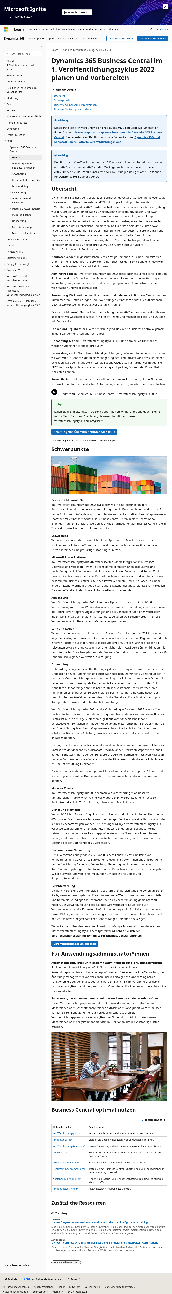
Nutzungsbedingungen (16, 1291)
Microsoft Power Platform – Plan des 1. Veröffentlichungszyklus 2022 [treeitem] (23, 290)
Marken (57, 1291)
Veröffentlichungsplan (65, 1133)
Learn (55, 50)
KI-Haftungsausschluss (16, 1286)
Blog (60, 1286)
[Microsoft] (6, 29)
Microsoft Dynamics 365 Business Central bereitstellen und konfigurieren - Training (99, 1222)
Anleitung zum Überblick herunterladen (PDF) (84, 432)
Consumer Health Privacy (119, 1286)
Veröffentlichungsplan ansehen (75, 944)
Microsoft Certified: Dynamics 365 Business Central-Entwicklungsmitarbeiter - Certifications (104, 1242)
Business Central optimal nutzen (72, 109)
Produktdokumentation (66, 1162)
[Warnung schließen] (165, 6)
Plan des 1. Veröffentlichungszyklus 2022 (85, 50)
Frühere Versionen (43, 1286)
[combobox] (23, 54)
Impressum (39, 1291)
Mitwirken (74, 1286)
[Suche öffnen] (151, 29)
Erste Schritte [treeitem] (14, 75)
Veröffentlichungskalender (68, 1146)
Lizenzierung (60, 1152)
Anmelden (162, 29)
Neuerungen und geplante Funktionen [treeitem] (23, 165)
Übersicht (59, 95)
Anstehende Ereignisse (66, 1178)
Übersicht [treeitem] (17, 157)
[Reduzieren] (42, 47)
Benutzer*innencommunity (68, 1168)
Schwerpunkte (62, 100)
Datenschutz (91, 1286)
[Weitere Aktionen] (164, 50)
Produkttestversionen (65, 1188)
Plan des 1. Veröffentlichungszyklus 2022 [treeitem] (21, 65)
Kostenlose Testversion (152, 38)
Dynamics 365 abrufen (121, 38)
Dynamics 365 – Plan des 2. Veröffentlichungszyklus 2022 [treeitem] (23, 303)
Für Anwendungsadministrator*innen (75, 104)
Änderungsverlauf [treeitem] (17, 81)
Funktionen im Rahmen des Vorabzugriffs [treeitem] (22, 90)
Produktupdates (62, 1139)
